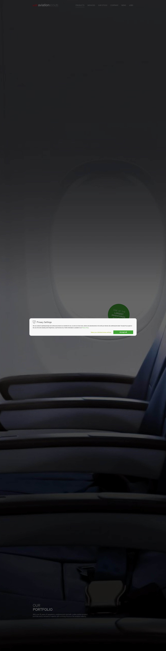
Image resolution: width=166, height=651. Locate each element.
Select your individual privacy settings (101, 332)
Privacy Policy (85, 327)
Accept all (123, 332)
